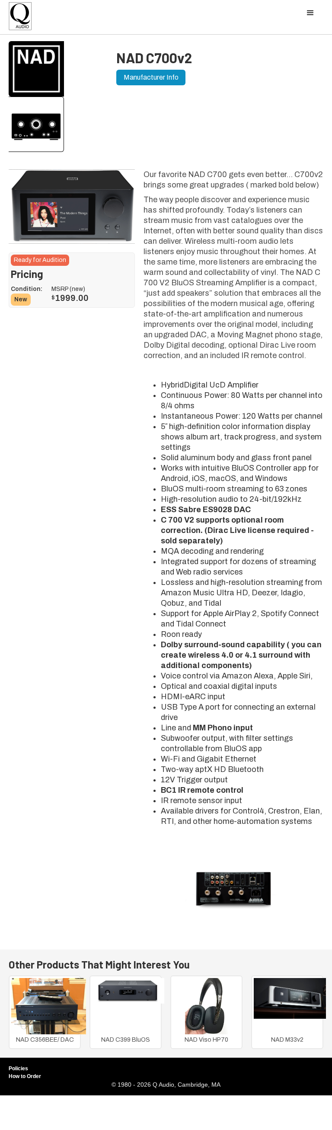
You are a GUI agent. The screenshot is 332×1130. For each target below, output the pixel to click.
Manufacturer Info (151, 77)
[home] (20, 18)
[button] (310, 13)
